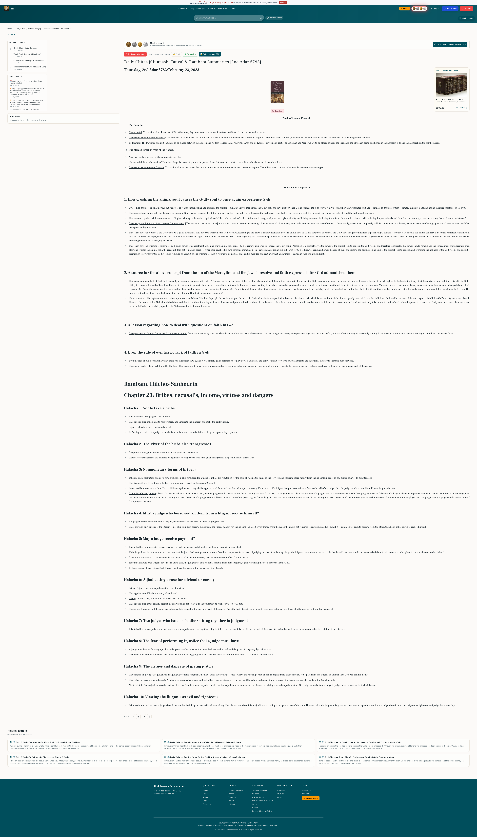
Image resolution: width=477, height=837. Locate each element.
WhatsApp (191, 54)
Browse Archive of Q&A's (262, 801)
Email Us (307, 790)
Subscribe (207, 804)
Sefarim (231, 801)
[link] (44, 28)
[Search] (260, 18)
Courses (255, 794)
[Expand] (11, 49)
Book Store (222, 8)
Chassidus (232, 797)
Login (205, 801)
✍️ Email (176, 54)
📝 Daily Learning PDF (209, 54)
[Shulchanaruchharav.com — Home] (6, 8)
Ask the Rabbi (258, 797)
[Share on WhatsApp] (133, 716)
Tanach (231, 794)
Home (9, 29)
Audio (210, 8)
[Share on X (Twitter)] (144, 716)
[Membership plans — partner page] (419, 8)
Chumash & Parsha (235, 790)
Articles (181, 8)
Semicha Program (259, 790)
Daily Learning (196, 8)
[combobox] (229, 18)
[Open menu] (12, 9)
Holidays (231, 804)
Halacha (206, 794)
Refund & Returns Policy (262, 811)
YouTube (280, 794)
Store (254, 804)
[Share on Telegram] (138, 716)
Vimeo (279, 797)
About (233, 8)
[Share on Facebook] (149, 716)
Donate (283, 2)
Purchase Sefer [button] (277, 111)
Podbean (281, 790)
